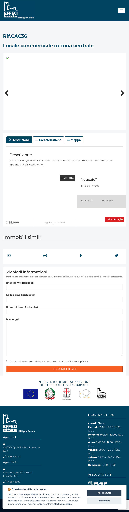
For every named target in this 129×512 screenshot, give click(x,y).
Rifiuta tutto (104, 500)
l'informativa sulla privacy (74, 361)
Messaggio (13, 319)
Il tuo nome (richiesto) (20, 282)
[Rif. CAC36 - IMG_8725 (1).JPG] (7, 57)
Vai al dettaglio (115, 219)
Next (121, 92)
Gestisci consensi (63, 504)
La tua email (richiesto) (20, 294)
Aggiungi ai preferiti (55, 222)
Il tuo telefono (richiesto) (22, 307)
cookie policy (54, 497)
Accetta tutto (104, 492)
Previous (8, 92)
